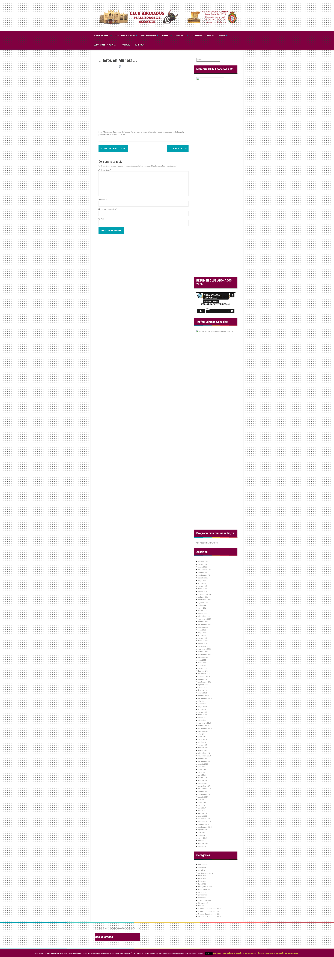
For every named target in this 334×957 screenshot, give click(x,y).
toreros (165, 36)
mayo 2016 (202, 838)
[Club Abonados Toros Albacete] (167, 15)
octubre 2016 (203, 824)
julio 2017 (201, 799)
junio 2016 (202, 835)
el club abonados (101, 36)
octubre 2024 (203, 597)
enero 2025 (202, 591)
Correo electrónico (109, 209)
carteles (210, 36)
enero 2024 (202, 613)
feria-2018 (202, 881)
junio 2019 (202, 736)
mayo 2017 (202, 805)
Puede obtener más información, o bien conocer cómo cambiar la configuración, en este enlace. (256, 953)
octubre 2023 (203, 621)
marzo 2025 (202, 586)
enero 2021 (202, 693)
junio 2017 (202, 802)
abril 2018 (202, 775)
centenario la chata (205, 873)
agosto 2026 (203, 561)
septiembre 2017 (204, 794)
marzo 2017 (202, 810)
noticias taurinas (204, 900)
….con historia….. (177, 149)
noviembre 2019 (204, 723)
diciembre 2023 (204, 616)
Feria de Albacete (148, 36)
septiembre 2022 (204, 654)
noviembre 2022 (204, 649)
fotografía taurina (205, 886)
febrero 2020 (203, 715)
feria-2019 (202, 884)
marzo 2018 (202, 778)
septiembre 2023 (204, 624)
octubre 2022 (203, 652)
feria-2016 (202, 875)
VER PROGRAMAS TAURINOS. (207, 543)
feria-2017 (202, 878)
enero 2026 (202, 567)
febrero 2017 (203, 813)
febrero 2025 (203, 589)
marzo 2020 (202, 712)
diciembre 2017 (204, 786)
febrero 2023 (203, 641)
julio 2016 (201, 832)
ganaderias (202, 895)
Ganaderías (180, 36)
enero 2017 (202, 816)
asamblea (202, 867)
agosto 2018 (203, 764)
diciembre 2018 (204, 753)
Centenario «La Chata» (125, 36)
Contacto (125, 45)
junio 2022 (202, 660)
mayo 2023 (202, 632)
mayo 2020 (202, 706)
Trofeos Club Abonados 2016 (209, 908)
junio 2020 (202, 704)
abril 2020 (202, 709)
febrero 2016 (203, 843)
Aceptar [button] (208, 953)
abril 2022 (202, 665)
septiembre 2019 (204, 728)
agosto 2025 (203, 578)
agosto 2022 (203, 657)
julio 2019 (201, 734)
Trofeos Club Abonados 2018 (209, 914)
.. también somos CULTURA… (114, 149)
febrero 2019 (203, 747)
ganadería (202, 892)
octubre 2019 (203, 725)
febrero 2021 (203, 690)
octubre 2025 (203, 572)
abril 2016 (202, 841)
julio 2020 (201, 701)
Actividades (197, 36)
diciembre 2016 (204, 819)
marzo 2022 (202, 668)
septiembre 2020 (204, 698)
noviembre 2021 (204, 676)
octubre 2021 (203, 679)
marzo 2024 (202, 610)
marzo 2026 (202, 564)
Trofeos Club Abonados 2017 (209, 911)
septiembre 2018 (204, 761)
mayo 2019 (202, 739)
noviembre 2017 (204, 788)
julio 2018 (201, 767)
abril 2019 (202, 742)
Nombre (104, 199)
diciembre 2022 (204, 646)
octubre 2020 (203, 695)
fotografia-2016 (204, 889)
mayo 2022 (202, 663)
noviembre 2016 (204, 821)
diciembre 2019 (204, 720)
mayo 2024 (202, 608)
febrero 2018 (203, 780)
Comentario (106, 170)
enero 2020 (202, 717)
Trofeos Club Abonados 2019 (209, 917)
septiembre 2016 (204, 827)
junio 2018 (202, 769)
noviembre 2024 (204, 594)
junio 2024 (202, 605)
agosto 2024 (203, 602)
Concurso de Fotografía (104, 45)
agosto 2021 (203, 684)
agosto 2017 (203, 797)
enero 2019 (202, 750)
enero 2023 (202, 643)
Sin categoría (203, 903)
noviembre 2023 (204, 619)
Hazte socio (139, 45)
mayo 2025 (202, 580)
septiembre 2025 (204, 575)
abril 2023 (202, 635)
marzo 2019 (202, 745)
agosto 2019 (203, 731)
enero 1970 (202, 846)
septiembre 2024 (204, 600)
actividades (202, 865)
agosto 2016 (203, 830)
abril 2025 (202, 583)
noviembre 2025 (204, 569)
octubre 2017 (203, 791)
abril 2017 (202, 808)
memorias (202, 897)
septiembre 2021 (204, 682)
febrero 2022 (203, 671)
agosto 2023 (203, 627)
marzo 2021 (202, 687)
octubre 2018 (203, 758)
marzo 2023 (202, 638)
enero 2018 (202, 783)
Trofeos (221, 36)
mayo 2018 (202, 772)
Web (102, 219)
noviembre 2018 (204, 756)
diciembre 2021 (204, 673)
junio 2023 (202, 630)
